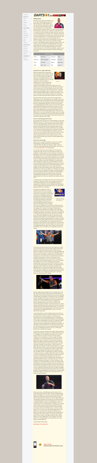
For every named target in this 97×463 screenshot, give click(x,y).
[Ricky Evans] (59, 79)
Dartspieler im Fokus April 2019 (41, 424)
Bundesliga (25, 46)
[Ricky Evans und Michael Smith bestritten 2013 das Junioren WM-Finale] (59, 196)
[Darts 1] (43, 16)
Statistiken (25, 25)
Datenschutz (25, 59)
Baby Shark (41, 147)
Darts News (25, 14)
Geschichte (25, 42)
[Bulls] (59, 16)
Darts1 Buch (25, 50)
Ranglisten (25, 22)
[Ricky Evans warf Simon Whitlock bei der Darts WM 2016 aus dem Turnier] (49, 237)
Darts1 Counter (48, 444)
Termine (24, 20)
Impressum (25, 57)
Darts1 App (25, 48)
